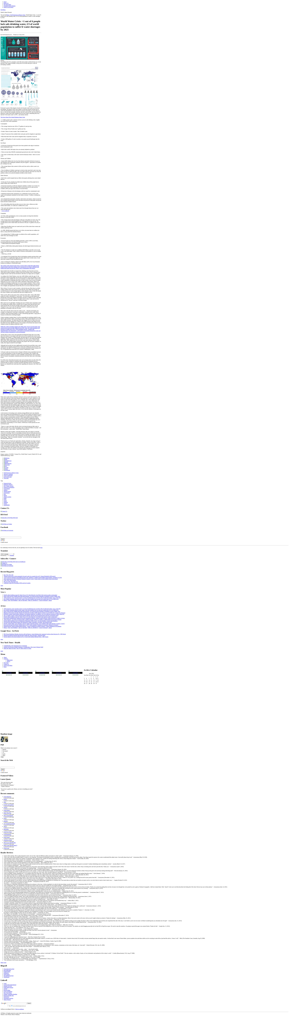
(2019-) (8, 661)
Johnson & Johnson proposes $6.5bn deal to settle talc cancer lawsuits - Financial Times (24, 635)
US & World (7, 488)
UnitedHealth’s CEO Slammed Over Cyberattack (15, 645)
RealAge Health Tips (9, 995)
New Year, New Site (8, 575)
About (5, 657)
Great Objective (7, 796)
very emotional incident (9, 823)
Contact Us (6, 664)
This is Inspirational (8, 815)
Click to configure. (19, 1009)
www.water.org (5, 210)
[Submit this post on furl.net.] (5, 466)
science (5, 503)
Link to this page (8, 477)
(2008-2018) (10, 660)
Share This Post (7, 813)
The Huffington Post (8, 975)
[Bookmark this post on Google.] (6, 467)
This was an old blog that (10, 842)
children (5, 490)
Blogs (8, 15)
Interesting (6, 829)
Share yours (3, 962)
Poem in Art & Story (8, 7)
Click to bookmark (8, 475)
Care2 (5, 983)
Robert (5, 799)
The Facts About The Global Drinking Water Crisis (13, 117)
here (41, 547)
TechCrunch (6, 974)
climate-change (7, 491)
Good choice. (7, 810)
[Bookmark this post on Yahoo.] (6, 469)
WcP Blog (3, 9)
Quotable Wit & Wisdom (9, 6)
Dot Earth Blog (7, 970)
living (5, 499)
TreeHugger (6, 977)
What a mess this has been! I (10, 845)
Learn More (8, 672)
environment (7, 492)
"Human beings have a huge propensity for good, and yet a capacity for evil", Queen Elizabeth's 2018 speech (29, 576)
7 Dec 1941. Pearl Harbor (10, 580)
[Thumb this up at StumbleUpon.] (7, 460)
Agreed (5, 807)
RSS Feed (6, 662)
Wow (5, 802)
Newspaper (5, 751)
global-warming (7, 496)
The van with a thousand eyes (11, 581)
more (2, 585)
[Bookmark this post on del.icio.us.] (6, 458)
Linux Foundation (8, 991)
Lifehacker (6, 973)
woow (5, 818)
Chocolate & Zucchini (9, 969)
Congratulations (7, 834)
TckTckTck (6, 997)
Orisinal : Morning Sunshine (10, 994)
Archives (6, 658)
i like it (5, 826)
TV (3, 752)
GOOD (5, 989)
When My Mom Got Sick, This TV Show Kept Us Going (17, 648)
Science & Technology (9, 487)
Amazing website (8, 840)
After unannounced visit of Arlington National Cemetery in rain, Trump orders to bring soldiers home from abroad (31, 579)
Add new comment (8, 474)
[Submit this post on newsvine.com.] (7, 464)
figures (5, 495)
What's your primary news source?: (9, 748)
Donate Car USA (8, 986)
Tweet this (6, 478)
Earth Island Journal (8, 987)
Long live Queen (8, 831)
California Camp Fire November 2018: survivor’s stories (17, 583)
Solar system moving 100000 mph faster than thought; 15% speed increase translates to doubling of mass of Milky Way (32, 596)
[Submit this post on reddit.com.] (6, 462)
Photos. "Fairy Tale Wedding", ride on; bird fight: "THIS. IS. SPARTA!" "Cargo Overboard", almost (28, 600)
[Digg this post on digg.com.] (5, 459)
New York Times (8, 993)
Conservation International (10, 984)
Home (5, 1)
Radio (3, 754)
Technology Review (8, 998)
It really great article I (9, 804)
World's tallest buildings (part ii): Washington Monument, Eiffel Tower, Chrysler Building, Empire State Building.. (31, 621)
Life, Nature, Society (9, 486)
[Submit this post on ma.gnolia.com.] (7, 463)
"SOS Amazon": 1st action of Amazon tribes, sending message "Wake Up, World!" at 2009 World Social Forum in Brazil (32, 619)
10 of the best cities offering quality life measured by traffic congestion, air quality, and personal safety (28, 622)
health (5, 498)
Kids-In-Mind (7, 990)
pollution (6, 502)
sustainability (7, 505)
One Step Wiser (7, 4)
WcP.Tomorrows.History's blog (17, 15)
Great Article (7, 837)
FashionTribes (7, 971)
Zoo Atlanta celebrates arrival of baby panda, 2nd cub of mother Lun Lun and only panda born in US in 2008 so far (31, 599)
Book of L (6, 3)
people (5, 501)
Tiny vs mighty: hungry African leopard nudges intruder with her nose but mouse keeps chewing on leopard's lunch (31, 615)
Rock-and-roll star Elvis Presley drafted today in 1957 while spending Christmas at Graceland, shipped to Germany (31, 625)
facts (5, 494)
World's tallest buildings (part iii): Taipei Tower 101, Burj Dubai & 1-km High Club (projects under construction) (30, 595)
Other (3, 755)
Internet (4, 749)
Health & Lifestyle (8, 484)
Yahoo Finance (7, 999)
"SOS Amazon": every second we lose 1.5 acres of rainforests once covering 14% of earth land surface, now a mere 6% (32, 597)
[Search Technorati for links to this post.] (7, 470)
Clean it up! (6, 848)
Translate (12, 555)
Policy (5, 667)
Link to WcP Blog (8, 665)
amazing (6, 821)
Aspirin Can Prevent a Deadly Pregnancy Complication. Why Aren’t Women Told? (23, 647)
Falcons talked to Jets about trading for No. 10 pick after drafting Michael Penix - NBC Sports (26, 636)
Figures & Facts (7, 483)
